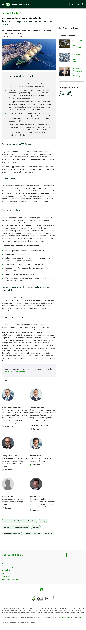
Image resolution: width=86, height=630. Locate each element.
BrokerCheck (66, 617)
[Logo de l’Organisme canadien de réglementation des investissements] (37, 598)
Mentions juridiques (8, 567)
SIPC (45, 617)
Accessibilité (6, 570)
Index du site (6, 576)
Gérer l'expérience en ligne (11, 579)
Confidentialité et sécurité (10, 564)
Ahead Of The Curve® (12, 13)
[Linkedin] (69, 96)
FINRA (53, 617)
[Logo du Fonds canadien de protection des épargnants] (49, 598)
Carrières (5, 573)
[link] (10, 381)
